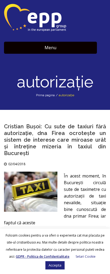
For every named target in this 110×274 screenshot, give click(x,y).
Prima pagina (45, 95)
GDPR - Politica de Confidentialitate (42, 256)
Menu (50, 48)
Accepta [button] (55, 265)
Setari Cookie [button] (86, 256)
